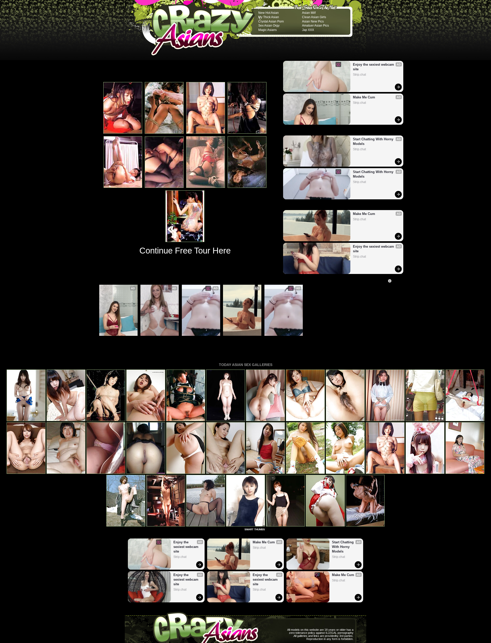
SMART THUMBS (254, 529)
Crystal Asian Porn (271, 21)
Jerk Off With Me (155, 339)
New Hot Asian (268, 13)
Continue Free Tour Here (185, 250)
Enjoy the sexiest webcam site (374, 67)
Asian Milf (309, 13)
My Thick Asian (268, 17)
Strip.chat (359, 74)
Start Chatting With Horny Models (373, 141)
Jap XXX (308, 30)
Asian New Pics (313, 21)
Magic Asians (267, 30)
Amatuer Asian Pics (315, 25)
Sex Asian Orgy (269, 25)
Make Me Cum (364, 97)
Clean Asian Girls (314, 17)
